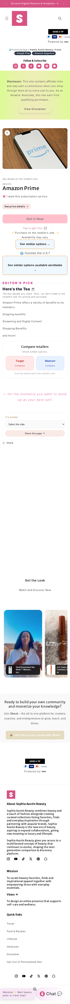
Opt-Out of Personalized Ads (24, 961)
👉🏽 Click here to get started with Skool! (35, 735)
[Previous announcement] (6, 3)
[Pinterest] (46, 66)
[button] (7, 18)
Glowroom (13, 946)
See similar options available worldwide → (35, 268)
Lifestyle (12, 938)
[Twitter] (23, 66)
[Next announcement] (63, 3)
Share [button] (9, 442)
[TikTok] (31, 66)
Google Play (23, 53)
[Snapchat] (54, 66)
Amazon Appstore (44, 53)
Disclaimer (13, 954)
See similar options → (35, 244)
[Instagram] (15, 66)
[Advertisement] (35, 527)
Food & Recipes (16, 931)
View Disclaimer (35, 109)
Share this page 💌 (35, 433)
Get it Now (35, 999)
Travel (10, 923)
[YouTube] (38, 66)
